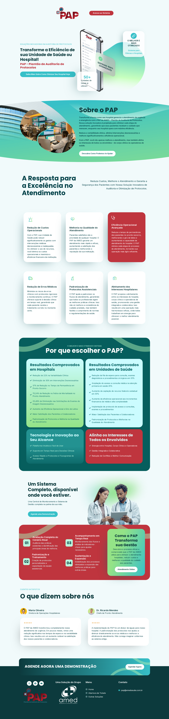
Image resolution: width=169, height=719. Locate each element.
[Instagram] (29, 683)
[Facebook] (35, 683)
